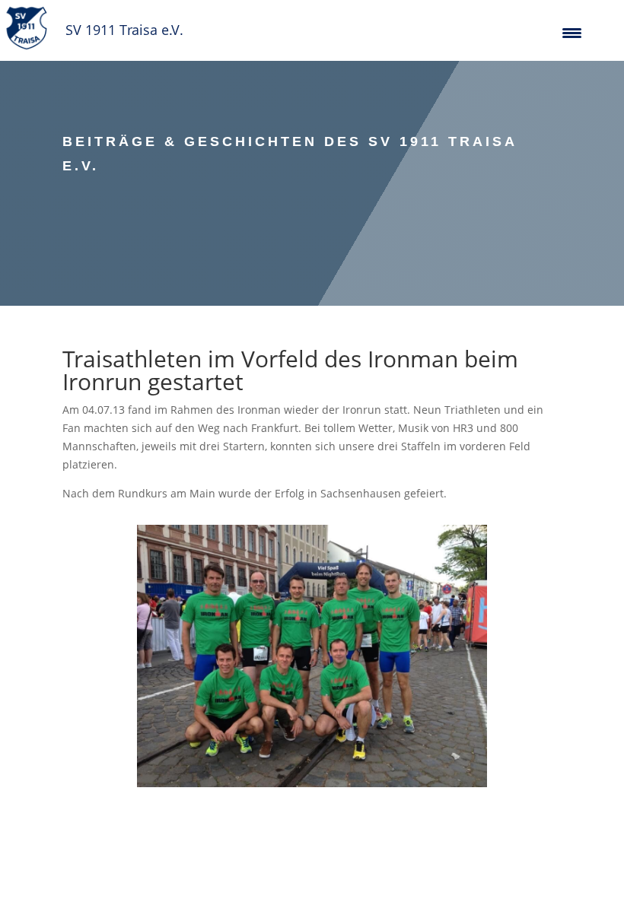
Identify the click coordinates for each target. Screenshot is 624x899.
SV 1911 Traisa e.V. (124, 30)
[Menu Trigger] (572, 32)
